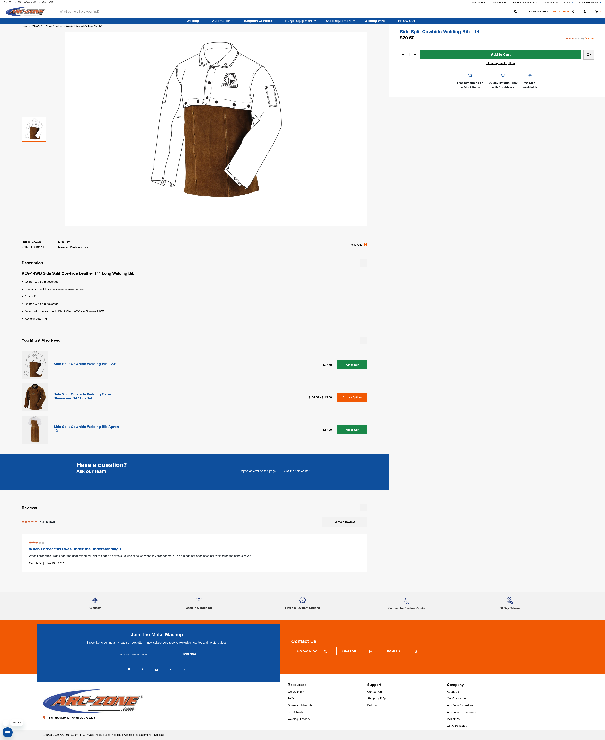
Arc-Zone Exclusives (460, 705)
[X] (185, 670)
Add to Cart (352, 364)
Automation (221, 21)
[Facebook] (142, 670)
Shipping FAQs (376, 698)
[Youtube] (157, 670)
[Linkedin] (170, 670)
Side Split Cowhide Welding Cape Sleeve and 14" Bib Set (82, 396)
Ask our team (91, 471)
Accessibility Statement (137, 734)
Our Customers (457, 698)
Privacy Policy (94, 734)
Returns (372, 705)
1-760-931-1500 (558, 11)
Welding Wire (375, 21)
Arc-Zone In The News (461, 712)
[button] (95, 601)
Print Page (356, 244)
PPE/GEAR (406, 21)
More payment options (500, 63)
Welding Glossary (299, 719)
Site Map (159, 734)
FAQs (291, 698)
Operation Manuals (300, 705)
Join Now (189, 654)
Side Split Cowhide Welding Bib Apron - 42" (87, 429)
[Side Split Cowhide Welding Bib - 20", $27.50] (35, 364)
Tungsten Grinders (258, 21)
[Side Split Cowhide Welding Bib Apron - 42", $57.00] (35, 429)
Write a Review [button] (345, 522)
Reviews (589, 38)
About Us (453, 692)
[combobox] (287, 11)
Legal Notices (113, 734)
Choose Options (352, 397)
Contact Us (374, 692)
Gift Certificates (457, 726)
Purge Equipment (298, 21)
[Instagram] (129, 670)
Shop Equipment (338, 21)
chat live (349, 651)
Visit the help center (296, 471)
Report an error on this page (258, 471)
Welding (193, 21)
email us (393, 651)
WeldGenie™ (296, 692)
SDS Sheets (295, 712)
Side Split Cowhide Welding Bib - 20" (85, 364)
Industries (453, 719)
